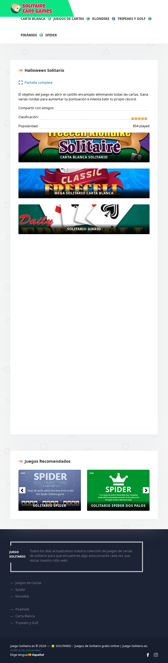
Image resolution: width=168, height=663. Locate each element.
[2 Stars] (136, 118)
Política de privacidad (25, 650)
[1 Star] (132, 118)
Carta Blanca (33, 18)
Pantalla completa (38, 82)
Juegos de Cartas (68, 18)
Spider (51, 35)
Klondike (100, 18)
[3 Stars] (139, 118)
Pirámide (29, 35)
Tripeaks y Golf (132, 18)
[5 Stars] (146, 118)
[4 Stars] (142, 118)
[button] (22, 490)
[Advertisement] (34, 301)
